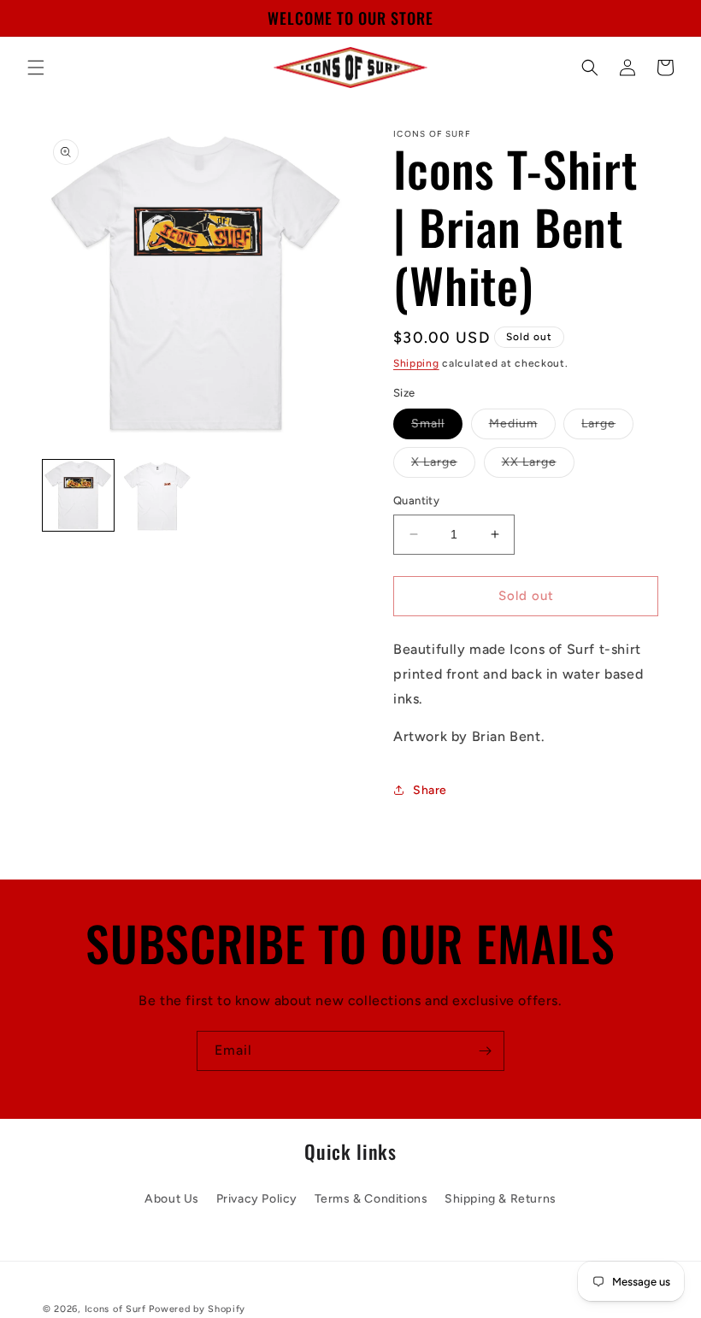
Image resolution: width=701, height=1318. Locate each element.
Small (436, 427)
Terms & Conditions (371, 1198)
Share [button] (430, 790)
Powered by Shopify (197, 1309)
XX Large (538, 466)
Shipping (416, 363)
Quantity (416, 500)
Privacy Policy (256, 1198)
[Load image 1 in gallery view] (78, 495)
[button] (36, 67)
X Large (443, 466)
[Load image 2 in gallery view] (157, 495)
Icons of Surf (115, 1309)
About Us (171, 1198)
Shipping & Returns (501, 1198)
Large (607, 427)
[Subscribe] (485, 1051)
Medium (522, 427)
